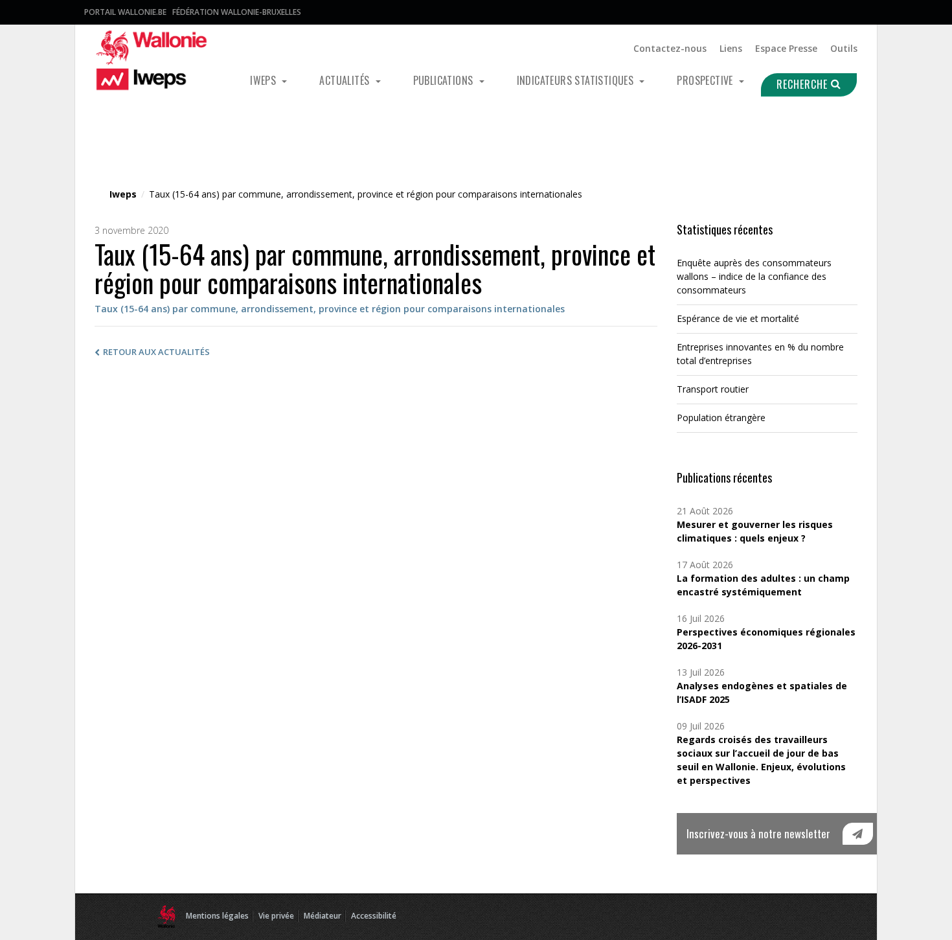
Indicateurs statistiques (577, 80)
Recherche (803, 84)
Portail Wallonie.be (125, 11)
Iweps (264, 80)
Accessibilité (373, 915)
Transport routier (713, 389)
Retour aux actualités (156, 352)
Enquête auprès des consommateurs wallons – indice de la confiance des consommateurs (754, 276)
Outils (843, 48)
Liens (731, 48)
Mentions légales (217, 915)
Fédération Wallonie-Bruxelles (236, 11)
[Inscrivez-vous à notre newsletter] (858, 834)
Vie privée (276, 915)
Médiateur (322, 915)
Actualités (345, 80)
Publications (444, 80)
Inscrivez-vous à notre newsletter (758, 833)
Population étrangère (721, 417)
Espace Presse (786, 48)
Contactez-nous (670, 48)
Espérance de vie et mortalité (738, 318)
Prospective (706, 80)
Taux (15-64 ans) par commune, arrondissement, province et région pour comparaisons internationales (330, 309)
